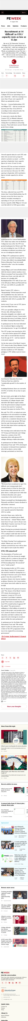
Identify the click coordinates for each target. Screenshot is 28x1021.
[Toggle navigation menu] (2, 12)
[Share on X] (10, 657)
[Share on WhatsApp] (2, 657)
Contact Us (4, 1006)
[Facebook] (6, 982)
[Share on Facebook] (6, 657)
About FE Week (5, 1015)
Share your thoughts (14, 706)
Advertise (3, 1017)
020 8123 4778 (6, 997)
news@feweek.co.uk (7, 999)
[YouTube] (16, 982)
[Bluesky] (9, 982)
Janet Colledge (5, 670)
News (3, 26)
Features (24, 26)
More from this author (14, 67)
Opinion (15, 26)
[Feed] (2, 982)
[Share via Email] (18, 657)
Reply (5, 701)
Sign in (24, 12)
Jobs (8, 26)
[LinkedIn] (12, 982)
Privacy (3, 1008)
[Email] (19, 982)
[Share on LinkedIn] (14, 657)
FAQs (2, 1009)
